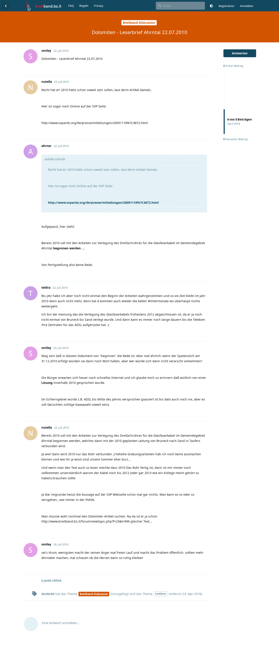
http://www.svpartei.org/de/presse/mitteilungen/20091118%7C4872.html (103, 202)
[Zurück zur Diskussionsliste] (6, 6)
